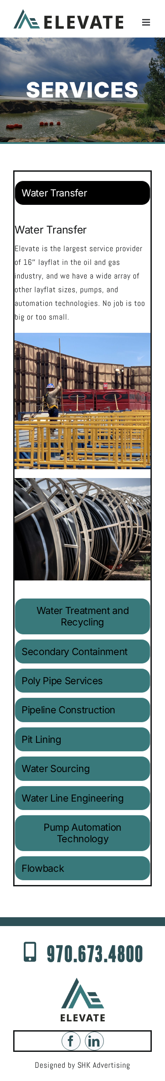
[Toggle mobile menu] (147, 22)
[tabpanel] (82, 403)
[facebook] (71, 1041)
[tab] (82, 193)
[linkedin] (94, 1041)
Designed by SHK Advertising (83, 1065)
